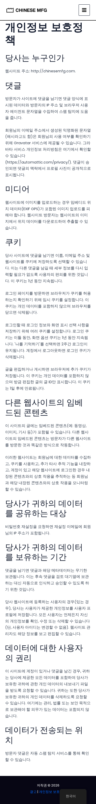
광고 (33, 792)
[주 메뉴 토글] (84, 10)
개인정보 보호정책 (52, 792)
